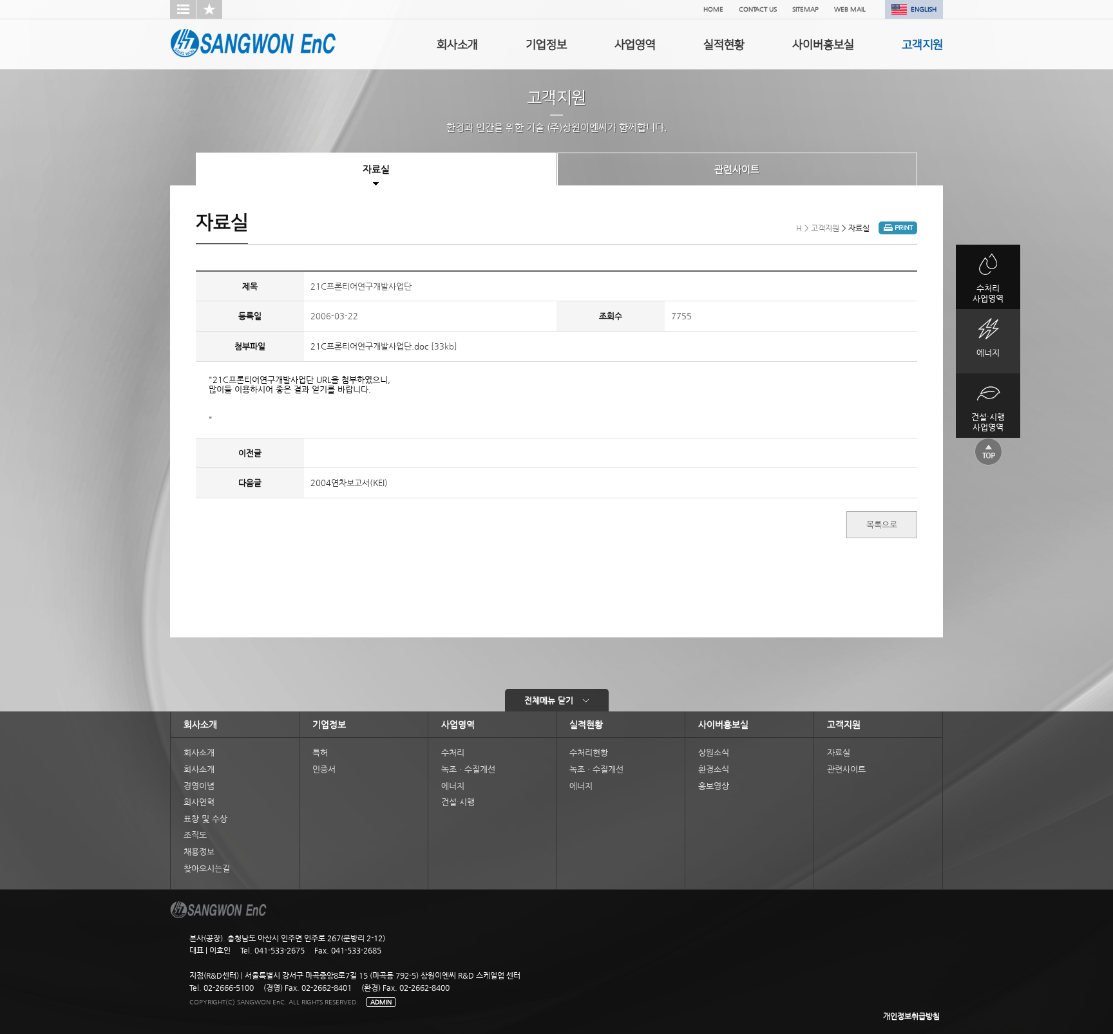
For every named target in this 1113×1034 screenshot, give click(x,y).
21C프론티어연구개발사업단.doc (369, 346)
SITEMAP (805, 9)
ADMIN (381, 1002)
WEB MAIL (850, 9)
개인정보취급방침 (911, 1015)
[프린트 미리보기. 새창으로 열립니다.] (898, 231)
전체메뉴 (548, 700)
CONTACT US (758, 9)
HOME (713, 9)
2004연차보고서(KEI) (349, 482)
